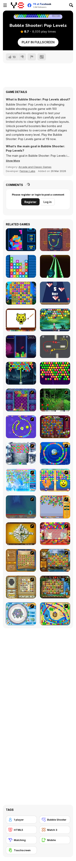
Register (30, 202)
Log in (47, 202)
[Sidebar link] (5, 5)
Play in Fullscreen (38, 42)
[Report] (31, 56)
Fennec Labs (27, 171)
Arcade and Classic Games (35, 166)
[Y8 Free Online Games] (17, 5)
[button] (13, 160)
